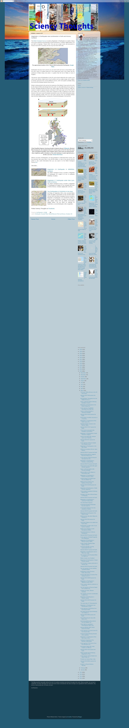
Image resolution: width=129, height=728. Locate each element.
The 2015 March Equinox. (86, 502)
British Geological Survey (40, 41)
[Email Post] (50, 212)
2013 (81, 674)
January (83, 669)
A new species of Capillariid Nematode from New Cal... (87, 408)
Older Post (71, 219)
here (36, 162)
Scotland (68, 214)
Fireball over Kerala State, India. (88, 659)
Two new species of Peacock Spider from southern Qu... (88, 588)
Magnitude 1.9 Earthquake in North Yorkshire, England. (88, 434)
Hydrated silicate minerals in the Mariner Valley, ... (88, 424)
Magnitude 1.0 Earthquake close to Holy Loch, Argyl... (88, 552)
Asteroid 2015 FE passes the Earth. (88, 463)
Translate (89, 142)
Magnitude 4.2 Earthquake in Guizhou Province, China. (87, 476)
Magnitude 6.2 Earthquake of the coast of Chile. (88, 513)
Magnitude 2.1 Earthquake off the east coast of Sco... (88, 637)
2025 (81, 351)
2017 (81, 367)
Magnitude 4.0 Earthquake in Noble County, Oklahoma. (88, 489)
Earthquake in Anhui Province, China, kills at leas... (87, 572)
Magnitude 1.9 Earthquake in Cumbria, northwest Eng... (87, 461)
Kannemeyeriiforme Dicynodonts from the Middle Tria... (88, 622)
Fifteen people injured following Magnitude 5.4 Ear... (87, 653)
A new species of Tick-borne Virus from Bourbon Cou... (88, 644)
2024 (81, 353)
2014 (81, 672)
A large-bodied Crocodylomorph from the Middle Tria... (87, 479)
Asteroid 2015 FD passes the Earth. (88, 535)
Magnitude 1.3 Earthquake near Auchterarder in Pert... (87, 606)
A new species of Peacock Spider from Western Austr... (88, 443)
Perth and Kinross (61, 214)
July (82, 382)
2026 (81, 349)
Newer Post (35, 219)
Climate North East (57, 154)
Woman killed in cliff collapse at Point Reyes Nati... (87, 473)
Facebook (51, 208)
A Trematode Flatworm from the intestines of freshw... (87, 508)
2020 (81, 361)
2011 (81, 678)
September (83, 378)
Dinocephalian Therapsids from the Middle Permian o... (88, 399)
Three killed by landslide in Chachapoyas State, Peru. (87, 625)
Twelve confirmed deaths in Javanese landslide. (86, 412)
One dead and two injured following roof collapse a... (88, 612)
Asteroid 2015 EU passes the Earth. (88, 511)
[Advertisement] (88, 113)
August (82, 380)
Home (53, 219)
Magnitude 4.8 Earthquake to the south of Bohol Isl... (88, 405)
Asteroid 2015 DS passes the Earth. (88, 566)
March (82, 390)
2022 (81, 357)
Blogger (80, 716)
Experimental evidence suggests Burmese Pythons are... (88, 455)
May (82, 386)
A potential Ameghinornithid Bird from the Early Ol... (87, 505)
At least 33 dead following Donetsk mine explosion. (88, 634)
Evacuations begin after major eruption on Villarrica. (87, 647)
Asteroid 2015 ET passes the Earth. (88, 549)
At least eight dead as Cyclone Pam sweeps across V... (88, 575)
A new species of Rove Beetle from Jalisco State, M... (88, 656)
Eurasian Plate (44, 214)
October (83, 376)
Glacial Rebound (52, 214)
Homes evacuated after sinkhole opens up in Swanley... (88, 437)
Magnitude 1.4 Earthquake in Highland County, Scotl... (87, 581)
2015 (81, 371)
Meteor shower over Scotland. (87, 558)
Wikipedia (66, 148)
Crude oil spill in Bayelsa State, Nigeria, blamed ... (87, 544)
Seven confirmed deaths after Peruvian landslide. (87, 470)
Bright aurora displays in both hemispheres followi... (87, 529)
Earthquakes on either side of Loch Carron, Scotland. (88, 526)
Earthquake (38, 214)
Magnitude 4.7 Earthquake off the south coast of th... (88, 421)
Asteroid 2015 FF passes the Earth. (88, 452)
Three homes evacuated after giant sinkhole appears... (88, 466)
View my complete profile (84, 80)
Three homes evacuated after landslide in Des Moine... (87, 431)
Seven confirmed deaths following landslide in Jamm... (88, 402)
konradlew (69, 716)
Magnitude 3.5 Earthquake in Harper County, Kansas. (89, 561)
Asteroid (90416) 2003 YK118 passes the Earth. (87, 628)
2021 (81, 359)
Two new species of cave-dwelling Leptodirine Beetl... (88, 569)
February (83, 667)
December (83, 372)
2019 (81, 363)
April (82, 388)
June (82, 384)
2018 (81, 365)
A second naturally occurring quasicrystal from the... (87, 547)
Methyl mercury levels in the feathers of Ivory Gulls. (87, 482)
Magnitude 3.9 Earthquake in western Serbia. (87, 597)
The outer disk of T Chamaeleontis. (88, 603)
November (83, 374)
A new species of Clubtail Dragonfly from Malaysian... (88, 538)
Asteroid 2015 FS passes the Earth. (88, 497)
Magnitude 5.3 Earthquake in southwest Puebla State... (87, 500)
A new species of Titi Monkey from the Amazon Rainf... (88, 609)
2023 (81, 355)
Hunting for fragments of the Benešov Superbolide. (87, 641)
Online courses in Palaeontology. (85, 87)
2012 (81, 676)
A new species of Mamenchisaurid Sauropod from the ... (88, 458)
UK (71, 214)
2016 (81, 369)
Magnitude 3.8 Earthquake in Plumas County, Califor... (87, 541)
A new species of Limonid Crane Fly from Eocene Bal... (88, 631)
